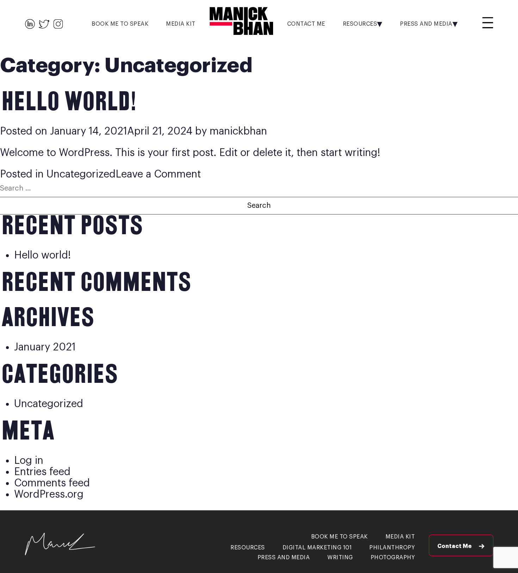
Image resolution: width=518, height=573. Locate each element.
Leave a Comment (158, 174)
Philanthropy (392, 547)
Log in (28, 460)
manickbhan (238, 131)
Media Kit (181, 24)
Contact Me (306, 24)
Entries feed (42, 472)
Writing (340, 557)
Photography (393, 557)
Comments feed (52, 483)
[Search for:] (259, 187)
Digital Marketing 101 (317, 547)
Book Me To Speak (120, 24)
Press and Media (426, 24)
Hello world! (67, 102)
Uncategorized (81, 174)
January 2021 (45, 347)
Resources (360, 24)
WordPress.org (49, 494)
